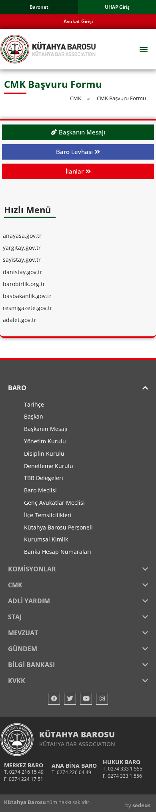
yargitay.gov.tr (22, 247)
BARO (17, 387)
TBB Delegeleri (43, 478)
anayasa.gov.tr (22, 235)
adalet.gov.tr (19, 320)
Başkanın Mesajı (46, 429)
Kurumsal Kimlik (46, 539)
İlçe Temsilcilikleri (48, 515)
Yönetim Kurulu (45, 441)
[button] (143, 49)
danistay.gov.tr (22, 272)
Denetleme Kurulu (48, 466)
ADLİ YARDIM (29, 601)
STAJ (15, 616)
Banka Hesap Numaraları (57, 551)
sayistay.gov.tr (22, 259)
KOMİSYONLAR (32, 569)
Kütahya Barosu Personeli (58, 527)
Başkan (33, 416)
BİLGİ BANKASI (31, 664)
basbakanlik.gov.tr (27, 296)
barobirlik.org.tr (24, 284)
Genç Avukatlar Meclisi (54, 502)
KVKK (16, 680)
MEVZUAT (23, 632)
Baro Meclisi (40, 490)
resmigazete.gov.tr (27, 308)
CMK (15, 585)
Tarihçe (34, 404)
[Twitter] (70, 699)
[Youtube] (86, 699)
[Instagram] (102, 699)
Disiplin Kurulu (44, 453)
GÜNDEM (22, 648)
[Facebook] (54, 699)
